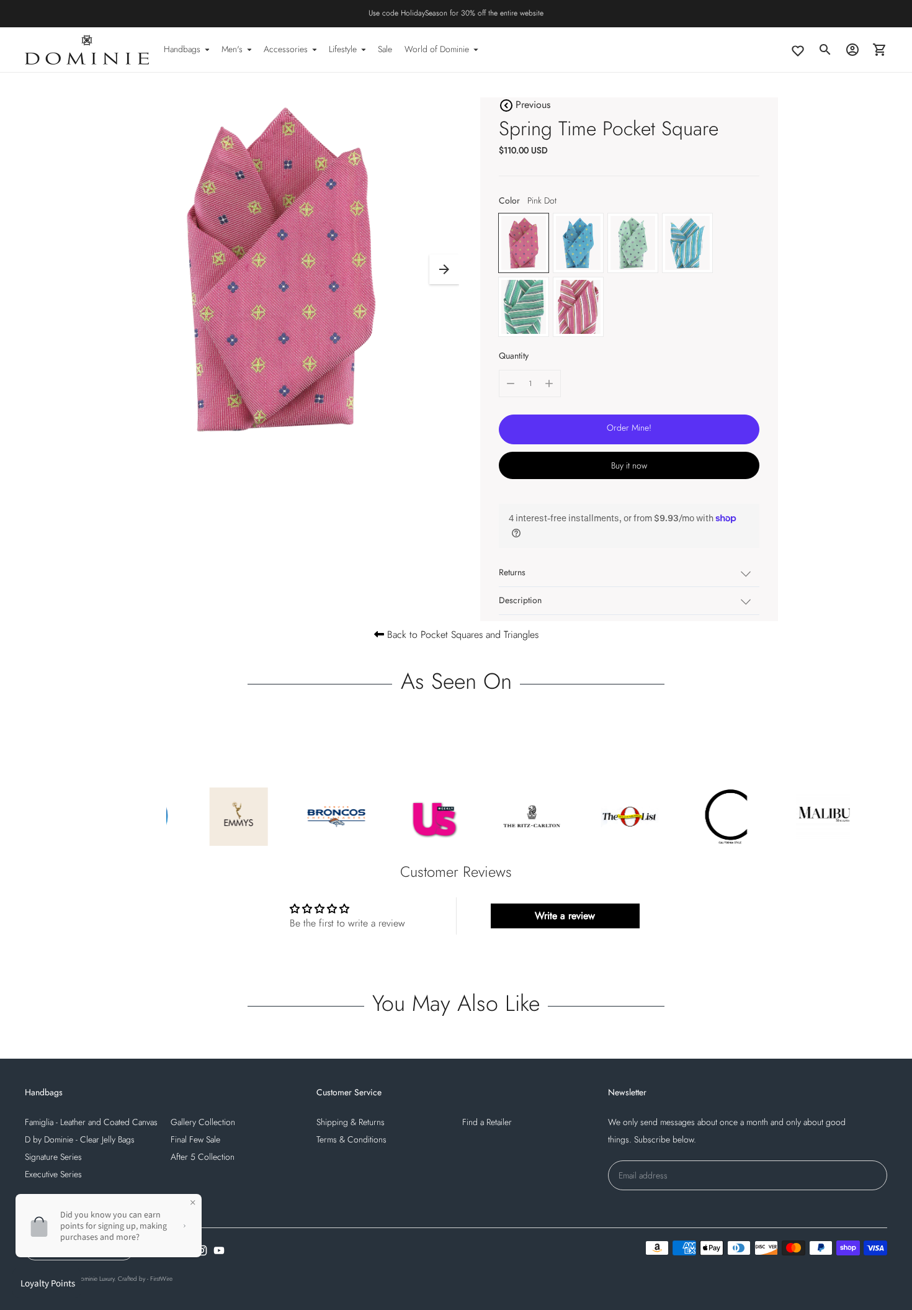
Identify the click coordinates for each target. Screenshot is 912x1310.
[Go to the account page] (852, 49)
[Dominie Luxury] (87, 50)
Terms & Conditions (351, 1139)
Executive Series (53, 1174)
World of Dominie (437, 49)
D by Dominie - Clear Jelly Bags (80, 1139)
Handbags (182, 49)
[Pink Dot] (523, 242)
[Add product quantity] (549, 383)
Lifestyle (343, 49)
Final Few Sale (195, 1139)
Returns (512, 572)
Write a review (565, 915)
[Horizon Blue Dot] (578, 242)
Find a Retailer (487, 1122)
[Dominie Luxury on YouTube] (219, 1250)
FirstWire (161, 1278)
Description (520, 600)
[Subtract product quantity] (510, 383)
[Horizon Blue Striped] (687, 242)
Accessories (286, 49)
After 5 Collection (203, 1157)
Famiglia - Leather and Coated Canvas (91, 1122)
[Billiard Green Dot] (633, 242)
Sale (385, 49)
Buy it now (629, 465)
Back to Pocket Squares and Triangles (461, 634)
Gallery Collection (203, 1122)
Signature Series (53, 1157)
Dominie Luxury (95, 1278)
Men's (232, 49)
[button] (444, 269)
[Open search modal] (825, 49)
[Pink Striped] (578, 306)
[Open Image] (281, 269)
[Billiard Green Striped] (523, 306)
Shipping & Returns (350, 1122)
